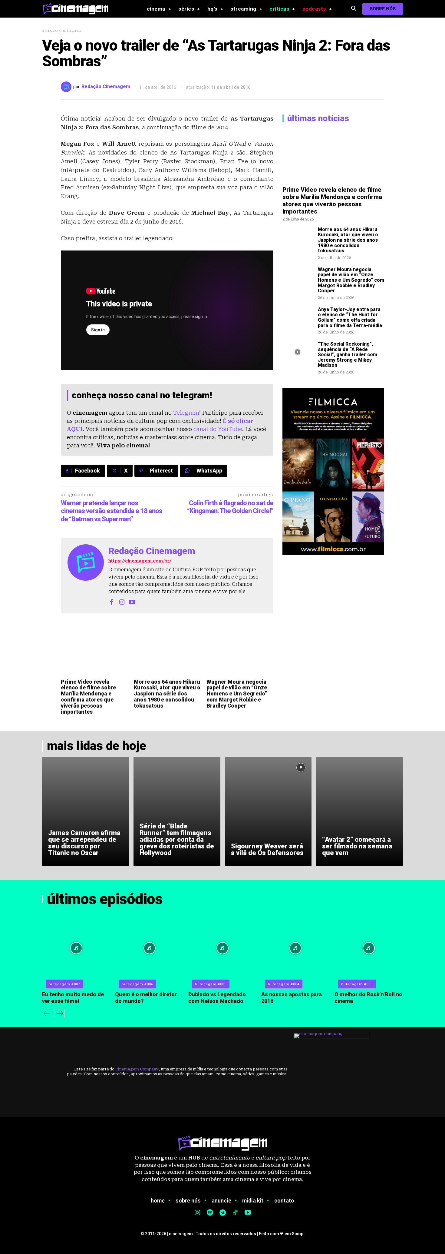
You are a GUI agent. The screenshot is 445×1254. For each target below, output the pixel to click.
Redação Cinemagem (105, 86)
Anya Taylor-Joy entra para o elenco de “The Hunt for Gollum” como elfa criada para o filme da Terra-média (350, 317)
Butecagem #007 (64, 984)
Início (50, 30)
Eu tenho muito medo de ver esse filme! (73, 997)
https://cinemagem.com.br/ (139, 561)
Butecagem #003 (357, 984)
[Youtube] (132, 602)
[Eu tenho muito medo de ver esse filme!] (76, 948)
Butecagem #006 (137, 984)
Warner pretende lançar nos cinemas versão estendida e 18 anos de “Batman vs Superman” (111, 511)
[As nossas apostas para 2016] (295, 948)
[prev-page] (47, 1013)
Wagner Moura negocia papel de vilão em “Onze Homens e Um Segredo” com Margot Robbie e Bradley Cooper (236, 693)
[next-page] (59, 1013)
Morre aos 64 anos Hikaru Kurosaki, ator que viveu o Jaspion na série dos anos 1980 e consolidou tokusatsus (167, 693)
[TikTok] (235, 1213)
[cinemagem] (78, 9)
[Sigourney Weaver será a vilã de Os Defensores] (268, 811)
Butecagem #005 (210, 984)
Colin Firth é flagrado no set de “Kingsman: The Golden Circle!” (230, 507)
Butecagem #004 (283, 984)
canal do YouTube (217, 429)
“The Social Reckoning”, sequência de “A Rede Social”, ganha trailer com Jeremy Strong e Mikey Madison (347, 354)
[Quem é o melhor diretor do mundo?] (149, 948)
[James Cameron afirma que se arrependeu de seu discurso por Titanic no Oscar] (85, 811)
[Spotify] (210, 1213)
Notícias (71, 30)
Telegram (186, 413)
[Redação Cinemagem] (67, 86)
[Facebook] (111, 602)
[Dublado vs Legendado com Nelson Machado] (222, 948)
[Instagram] (122, 602)
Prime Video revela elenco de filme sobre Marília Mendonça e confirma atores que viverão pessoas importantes (88, 696)
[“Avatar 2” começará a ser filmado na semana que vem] (359, 811)
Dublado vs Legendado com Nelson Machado (217, 997)
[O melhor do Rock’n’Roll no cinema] (369, 948)
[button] (353, 9)
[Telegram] (222, 1213)
